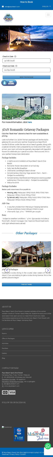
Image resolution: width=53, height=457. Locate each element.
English (45, 6)
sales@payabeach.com (12, 7)
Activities (5, 343)
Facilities (5, 348)
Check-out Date (8, 66)
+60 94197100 (20, 379)
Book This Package (26, 77)
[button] (3, 263)
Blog (3, 358)
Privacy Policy (14, 454)
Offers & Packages (8, 338)
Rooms (4, 333)
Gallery (4, 353)
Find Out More (26, 284)
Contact (23, 454)
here (30, 122)
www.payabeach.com (11, 386)
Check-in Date (8, 56)
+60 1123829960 (29, 381)
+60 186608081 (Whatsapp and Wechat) (18, 377)
